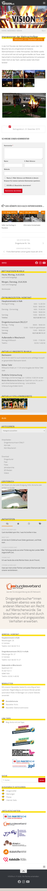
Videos (19, 31)
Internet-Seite (11, 800)
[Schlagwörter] (39, 523)
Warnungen (10, 794)
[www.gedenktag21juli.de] (23, 757)
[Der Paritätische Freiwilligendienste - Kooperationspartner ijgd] (23, 769)
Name (6, 161)
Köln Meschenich (10, 448)
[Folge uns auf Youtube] (44, 262)
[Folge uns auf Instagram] (40, 262)
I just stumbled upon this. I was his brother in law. (19, 532)
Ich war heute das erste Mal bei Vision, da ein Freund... (21, 560)
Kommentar (8, 146)
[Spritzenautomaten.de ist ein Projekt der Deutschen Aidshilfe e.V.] (23, 735)
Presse (8, 797)
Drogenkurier (8, 459)
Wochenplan (6, 289)
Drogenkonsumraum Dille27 (14, 443)
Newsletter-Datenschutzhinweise (17, 708)
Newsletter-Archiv (12, 704)
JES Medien (8, 470)
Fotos (4, 31)
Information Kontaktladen (32, 225)
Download (5, 457)
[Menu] (44, 3)
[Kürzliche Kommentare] (7, 523)
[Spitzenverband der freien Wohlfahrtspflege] (14, 819)
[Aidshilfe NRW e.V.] (14, 855)
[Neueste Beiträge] (29, 523)
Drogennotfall (11, 791)
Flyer (6, 462)
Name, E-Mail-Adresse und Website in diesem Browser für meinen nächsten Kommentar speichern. (22, 179)
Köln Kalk (11, 31)
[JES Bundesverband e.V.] (14, 826)
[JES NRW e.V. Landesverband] (14, 837)
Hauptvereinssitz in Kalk (12, 301)
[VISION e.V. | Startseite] (10, 3)
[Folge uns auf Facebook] (36, 262)
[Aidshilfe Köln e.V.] (14, 862)
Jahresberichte (9, 468)
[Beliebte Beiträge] (18, 523)
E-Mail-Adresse (29, 161)
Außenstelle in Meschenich (13, 337)
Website (7, 169)
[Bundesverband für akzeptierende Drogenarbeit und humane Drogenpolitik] (14, 847)
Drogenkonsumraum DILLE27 (14, 322)
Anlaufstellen (6, 440)
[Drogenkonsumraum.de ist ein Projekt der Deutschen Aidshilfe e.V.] (23, 747)
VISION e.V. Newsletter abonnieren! (18, 185)
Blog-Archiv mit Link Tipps (15, 722)
